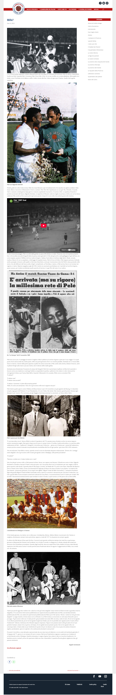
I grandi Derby (92, 41)
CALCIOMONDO (72, 9)
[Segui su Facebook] (100, 3)
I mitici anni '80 (92, 44)
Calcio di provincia (93, 26)
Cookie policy (92, 684)
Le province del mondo (94, 68)
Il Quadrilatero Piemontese (95, 50)
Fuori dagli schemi (93, 32)
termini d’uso (32, 684)
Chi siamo (67, 684)
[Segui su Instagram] (107, 3)
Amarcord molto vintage (95, 23)
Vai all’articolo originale (14, 648)
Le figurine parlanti (93, 56)
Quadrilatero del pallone (95, 76)
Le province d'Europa (94, 65)
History (90, 35)
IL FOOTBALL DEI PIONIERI (85, 9)
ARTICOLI (96, 9)
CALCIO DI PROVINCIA (32, 9)
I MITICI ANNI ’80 (62, 9)
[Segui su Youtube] (103, 3)
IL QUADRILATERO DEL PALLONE (47, 9)
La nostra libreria (93, 53)
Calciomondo (91, 29)
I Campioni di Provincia (94, 38)
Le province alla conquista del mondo (98, 62)
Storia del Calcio (92, 79)
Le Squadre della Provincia (95, 70)
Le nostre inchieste (93, 59)
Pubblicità (79, 684)
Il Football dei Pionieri (94, 47)
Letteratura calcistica (94, 73)
